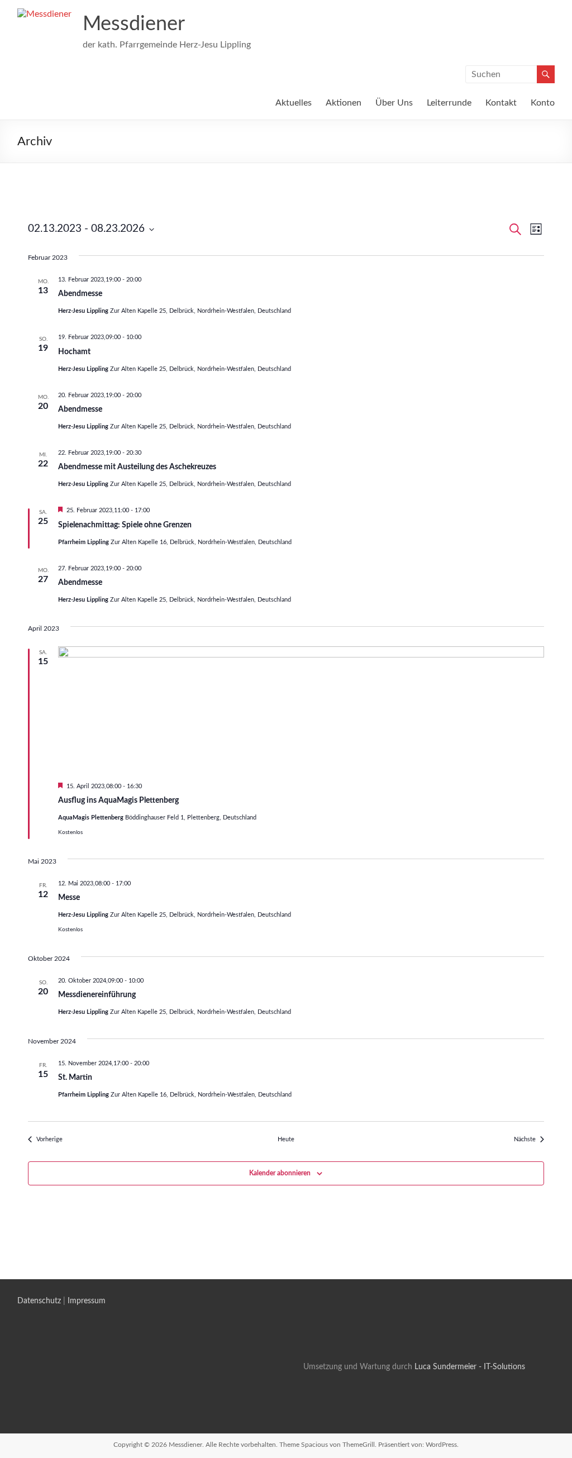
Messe (69, 898)
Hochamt (74, 352)
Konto (543, 102)
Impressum (87, 1301)
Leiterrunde (449, 102)
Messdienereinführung (97, 995)
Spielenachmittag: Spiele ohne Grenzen (125, 525)
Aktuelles (293, 102)
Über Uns (394, 102)
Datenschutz (39, 1301)
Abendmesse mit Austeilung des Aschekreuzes (137, 467)
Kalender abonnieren (280, 1173)
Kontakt (501, 102)
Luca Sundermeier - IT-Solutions (468, 1367)
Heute (286, 1139)
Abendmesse (80, 294)
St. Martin (75, 1077)
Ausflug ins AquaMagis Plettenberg (118, 800)
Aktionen (343, 102)
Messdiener (134, 24)
